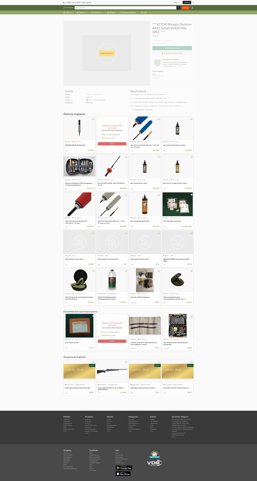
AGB (116, 453)
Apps (90, 466)
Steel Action (110, 427)
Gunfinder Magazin (94, 463)
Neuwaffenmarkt (68, 466)
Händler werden (94, 455)
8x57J (152, 427)
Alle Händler (67, 459)
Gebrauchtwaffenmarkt (70, 468)
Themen (65, 463)
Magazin (113, 12)
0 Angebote (155, 78)
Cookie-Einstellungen (121, 459)
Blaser (108, 423)
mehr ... (65, 431)
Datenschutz (119, 457)
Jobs (90, 464)
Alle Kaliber (66, 461)
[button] (191, 8)
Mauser (109, 419)
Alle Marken (66, 453)
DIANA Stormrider (90, 429)
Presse (91, 468)
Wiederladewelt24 (68, 429)
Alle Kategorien (67, 455)
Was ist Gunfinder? (129, 12)
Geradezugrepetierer (134, 429)
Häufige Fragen (119, 463)
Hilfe (145, 12)
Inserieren (186, 8)
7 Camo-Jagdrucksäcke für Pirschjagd (183, 427)
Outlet (65, 464)
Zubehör (88, 94)
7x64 (151, 425)
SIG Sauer (110, 421)
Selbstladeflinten (133, 423)
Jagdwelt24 (66, 419)
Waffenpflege (97, 94)
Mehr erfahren (177, 66)
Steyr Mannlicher (112, 425)
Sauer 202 (88, 421)
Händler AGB (119, 455)
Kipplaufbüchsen (133, 421)
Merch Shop (92, 470)
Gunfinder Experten (95, 459)
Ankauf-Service (93, 461)
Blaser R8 (88, 419)
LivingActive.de (67, 423)
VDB (64, 427)
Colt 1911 (88, 427)
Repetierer (131, 419)
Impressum (118, 461)
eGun (154, 74)
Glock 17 (87, 423)
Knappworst (66, 421)
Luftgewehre (132, 425)
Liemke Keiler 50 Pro (91, 425)
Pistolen (130, 427)
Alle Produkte (67, 457)
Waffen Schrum (67, 425)
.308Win (152, 419)
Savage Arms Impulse (91, 431)
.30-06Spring (154, 421)
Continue (187, 2)
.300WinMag (154, 423)
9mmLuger (153, 429)
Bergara (109, 429)
